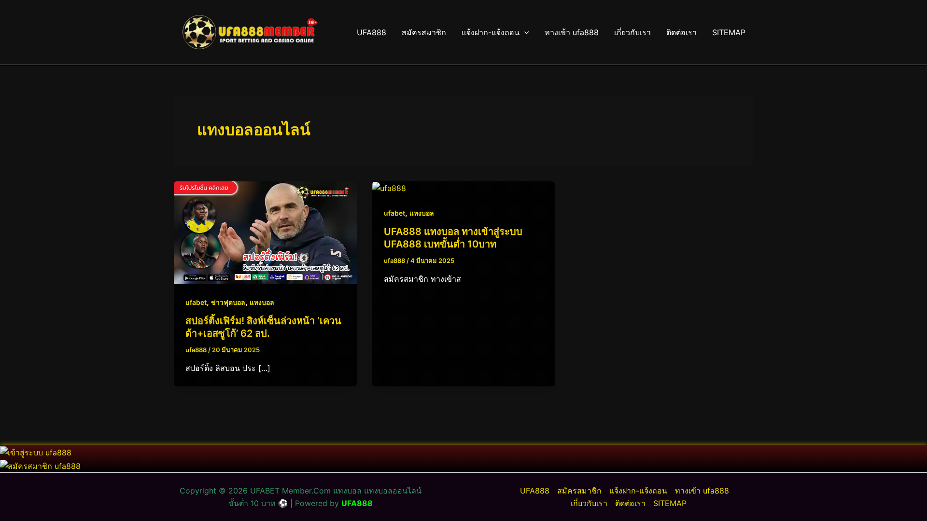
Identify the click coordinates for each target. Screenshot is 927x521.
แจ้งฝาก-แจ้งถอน (491, 32)
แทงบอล (262, 302)
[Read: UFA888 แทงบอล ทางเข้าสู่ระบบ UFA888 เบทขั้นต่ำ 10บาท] (389, 187)
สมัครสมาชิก (424, 32)
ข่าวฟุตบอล (228, 302)
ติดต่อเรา (681, 32)
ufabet (196, 302)
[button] (524, 32)
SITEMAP (728, 32)
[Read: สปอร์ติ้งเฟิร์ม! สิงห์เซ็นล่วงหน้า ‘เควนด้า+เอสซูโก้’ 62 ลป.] (265, 232)
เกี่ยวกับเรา (632, 32)
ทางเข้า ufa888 (572, 32)
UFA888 (371, 32)
